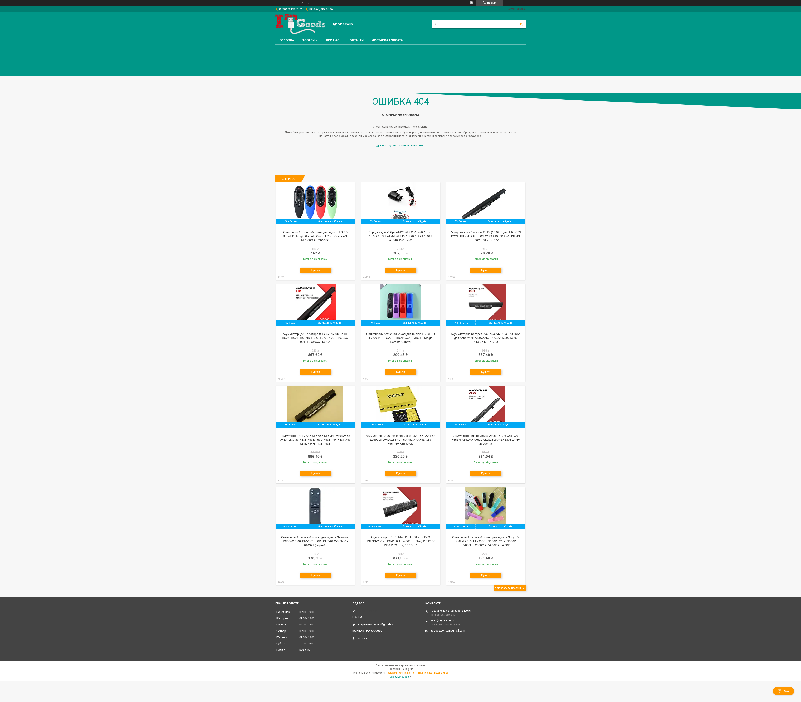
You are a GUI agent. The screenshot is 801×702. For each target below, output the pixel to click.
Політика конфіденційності (434, 672)
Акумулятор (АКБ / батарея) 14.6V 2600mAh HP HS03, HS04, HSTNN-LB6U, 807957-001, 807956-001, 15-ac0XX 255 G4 (315, 337)
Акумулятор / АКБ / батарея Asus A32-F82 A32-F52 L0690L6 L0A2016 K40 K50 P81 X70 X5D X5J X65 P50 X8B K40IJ (400, 439)
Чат (786, 691)
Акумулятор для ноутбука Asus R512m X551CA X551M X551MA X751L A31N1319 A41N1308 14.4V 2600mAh (486, 439)
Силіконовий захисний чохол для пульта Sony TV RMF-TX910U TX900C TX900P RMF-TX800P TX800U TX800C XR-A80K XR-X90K (485, 541)
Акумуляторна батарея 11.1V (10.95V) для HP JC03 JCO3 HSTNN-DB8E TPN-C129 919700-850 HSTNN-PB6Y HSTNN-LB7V (485, 236)
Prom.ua (420, 665)
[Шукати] (521, 24)
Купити (315, 270)
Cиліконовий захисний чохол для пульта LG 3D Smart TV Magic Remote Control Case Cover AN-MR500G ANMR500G (315, 236)
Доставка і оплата (387, 40)
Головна (287, 40)
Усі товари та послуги (508, 587)
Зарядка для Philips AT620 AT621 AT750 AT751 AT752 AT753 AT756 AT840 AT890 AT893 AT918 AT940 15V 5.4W (400, 236)
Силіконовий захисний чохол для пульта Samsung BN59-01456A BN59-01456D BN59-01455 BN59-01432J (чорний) (315, 541)
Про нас (332, 40)
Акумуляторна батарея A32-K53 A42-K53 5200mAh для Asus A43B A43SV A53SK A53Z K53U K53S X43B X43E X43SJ (485, 337)
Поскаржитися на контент (401, 672)
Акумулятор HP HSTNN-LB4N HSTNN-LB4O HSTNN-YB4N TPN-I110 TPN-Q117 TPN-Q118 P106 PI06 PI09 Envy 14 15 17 (400, 541)
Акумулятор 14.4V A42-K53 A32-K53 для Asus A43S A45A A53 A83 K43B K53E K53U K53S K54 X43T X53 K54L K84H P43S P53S (315, 439)
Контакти (356, 40)
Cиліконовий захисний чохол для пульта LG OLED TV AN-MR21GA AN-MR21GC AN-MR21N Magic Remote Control (400, 337)
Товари (308, 40)
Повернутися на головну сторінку (401, 145)
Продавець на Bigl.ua (400, 669)
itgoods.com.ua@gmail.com (448, 630)
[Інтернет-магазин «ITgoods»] (300, 24)
